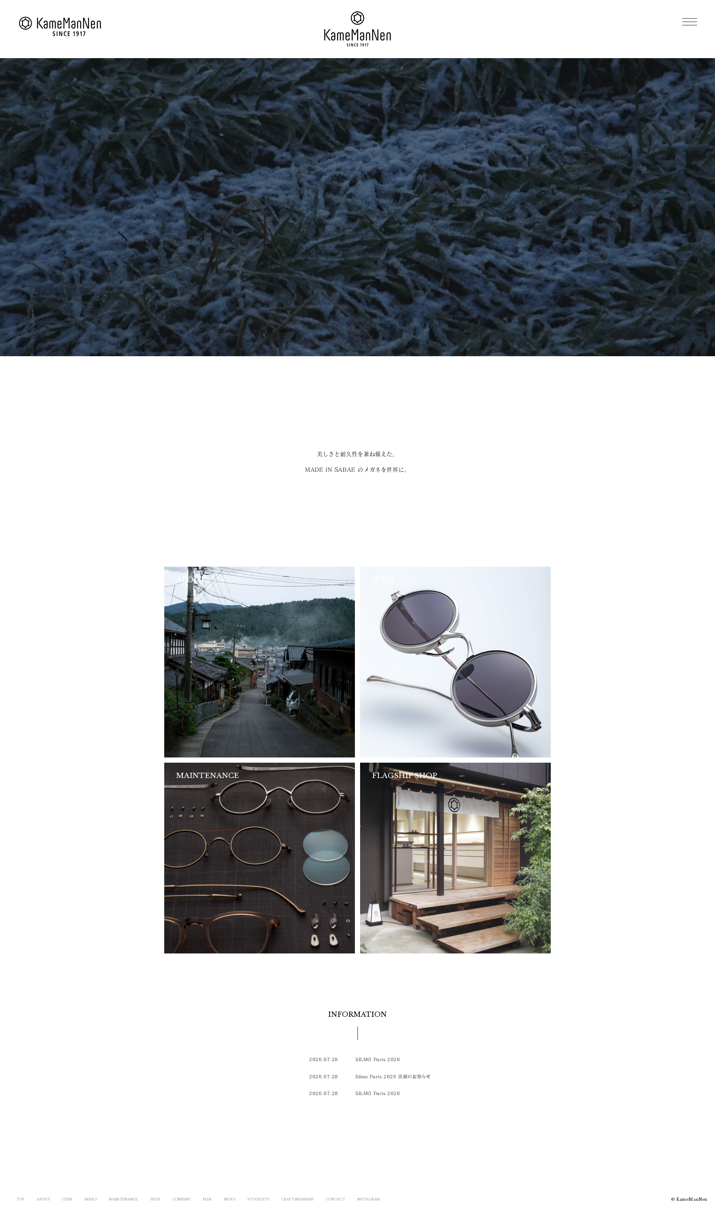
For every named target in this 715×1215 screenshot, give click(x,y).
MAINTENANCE (123, 1199)
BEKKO (90, 1199)
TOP (20, 1199)
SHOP (155, 1199)
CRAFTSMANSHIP (298, 1199)
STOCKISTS (258, 1199)
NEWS (229, 1199)
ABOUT (43, 1199)
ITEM (67, 1199)
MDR (207, 1199)
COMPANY (181, 1199)
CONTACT (335, 1199)
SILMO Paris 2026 (377, 1059)
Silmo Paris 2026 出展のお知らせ (392, 1076)
